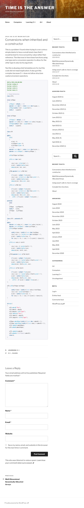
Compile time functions (60, 76)
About (48, 22)
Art (41, 22)
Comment (10, 381)
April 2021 (55, 142)
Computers (18, 22)
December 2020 (58, 146)
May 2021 (55, 138)
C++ (9, 353)
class (15, 353)
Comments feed (58, 300)
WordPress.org (57, 304)
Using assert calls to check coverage (65, 70)
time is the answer (29, 7)
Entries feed (56, 295)
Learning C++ (31, 22)
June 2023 (56, 117)
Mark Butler (24, 36)
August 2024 (56, 97)
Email (8, 422)
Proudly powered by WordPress (16, 503)
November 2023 (58, 109)
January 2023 (57, 130)
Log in (54, 291)
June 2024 (56, 101)
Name (8, 411)
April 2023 (56, 125)
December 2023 (58, 105)
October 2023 (57, 113)
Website (8, 434)
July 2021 (55, 134)
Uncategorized (57, 278)
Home (7, 22)
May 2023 (56, 121)
